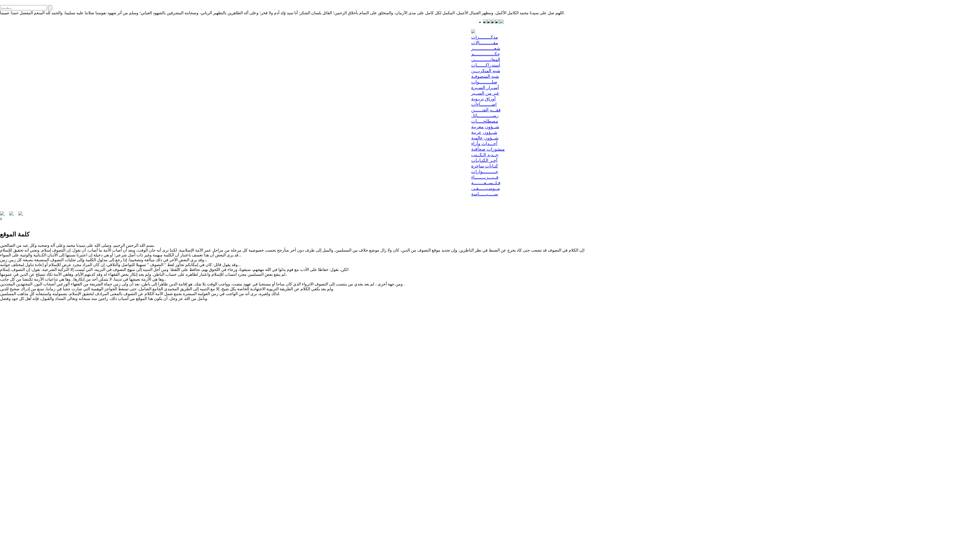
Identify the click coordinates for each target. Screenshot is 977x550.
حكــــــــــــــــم (485, 54)
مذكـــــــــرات (484, 37)
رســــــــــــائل (485, 115)
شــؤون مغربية (485, 126)
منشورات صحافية (488, 149)
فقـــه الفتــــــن (486, 110)
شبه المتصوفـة (485, 76)
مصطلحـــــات (484, 121)
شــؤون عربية (484, 132)
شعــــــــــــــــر (485, 48)
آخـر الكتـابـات (484, 160)
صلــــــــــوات (484, 82)
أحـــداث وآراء (484, 143)
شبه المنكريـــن (485, 70)
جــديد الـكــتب (484, 154)
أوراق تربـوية (483, 98)
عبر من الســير (485, 93)
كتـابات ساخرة (484, 166)
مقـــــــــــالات (484, 42)
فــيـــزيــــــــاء (484, 177)
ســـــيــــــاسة (484, 194)
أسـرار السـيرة (485, 87)
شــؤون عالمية (484, 138)
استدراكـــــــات (485, 65)
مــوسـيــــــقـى (485, 188)
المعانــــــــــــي (485, 59)
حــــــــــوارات (484, 171)
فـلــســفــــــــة (485, 182)
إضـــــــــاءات (484, 104)
